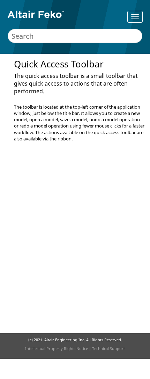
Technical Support (108, 348)
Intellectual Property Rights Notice (56, 348)
